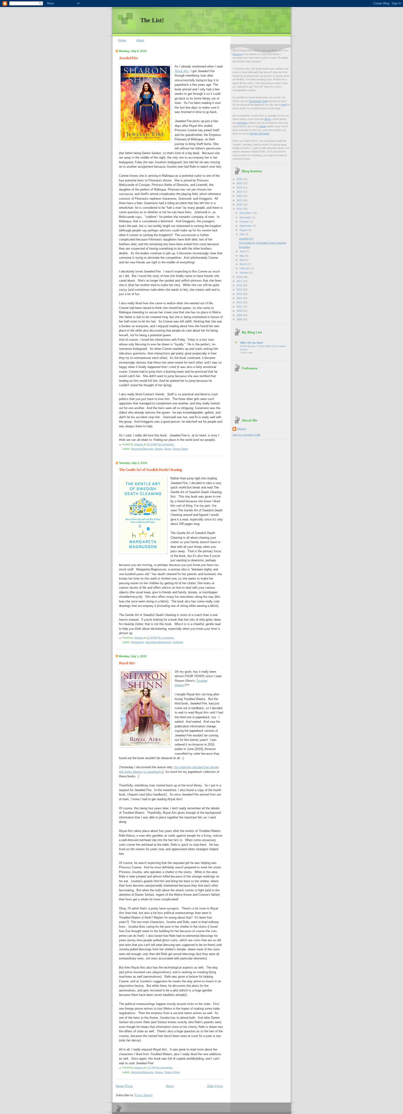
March (243, 264)
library (168, 448)
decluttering (137, 642)
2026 (239, 179)
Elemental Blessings (142, 448)
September (246, 225)
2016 (239, 285)
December (246, 213)
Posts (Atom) (144, 1095)
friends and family (259, 133)
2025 (239, 183)
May (242, 255)
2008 (239, 319)
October (245, 221)
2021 (239, 200)
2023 (239, 191)
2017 (239, 281)
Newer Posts (124, 1086)
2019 (239, 208)
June (243, 251)
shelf (283, 104)
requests (238, 54)
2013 (239, 298)
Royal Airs (127, 663)
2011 (239, 306)
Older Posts (215, 1086)
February (245, 268)
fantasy (159, 448)
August (244, 230)
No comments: (166, 444)
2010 (239, 310)
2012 (239, 302)
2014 (239, 294)
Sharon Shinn (180, 448)
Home (122, 40)
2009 (239, 315)
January (245, 272)
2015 (239, 289)
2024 (239, 187)
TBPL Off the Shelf (251, 342)
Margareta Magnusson (158, 642)
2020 (239, 204)
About (140, 40)
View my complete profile (247, 434)
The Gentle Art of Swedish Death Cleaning (150, 469)
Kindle (262, 126)
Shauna (241, 428)
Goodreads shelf (258, 101)
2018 (239, 277)
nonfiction (178, 642)
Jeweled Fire (128, 58)
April (242, 259)
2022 (239, 196)
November (246, 217)
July (242, 234)
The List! (152, 20)
